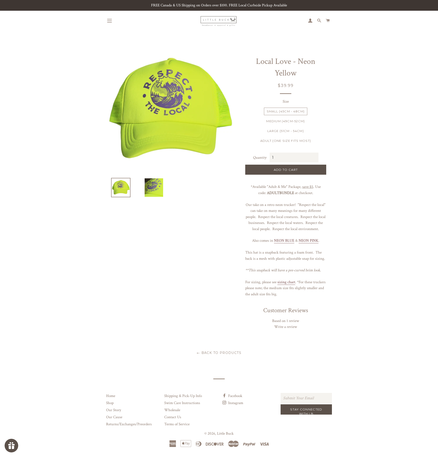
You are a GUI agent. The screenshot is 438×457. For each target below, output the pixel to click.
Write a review (285, 326)
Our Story (113, 410)
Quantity (259, 157)
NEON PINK (308, 240)
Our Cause (114, 417)
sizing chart (286, 282)
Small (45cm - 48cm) (286, 111)
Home (110, 395)
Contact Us (172, 417)
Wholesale (172, 410)
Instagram (235, 402)
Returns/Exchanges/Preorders (129, 424)
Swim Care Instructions (182, 402)
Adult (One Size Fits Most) (285, 141)
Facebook (234, 395)
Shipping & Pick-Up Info (183, 395)
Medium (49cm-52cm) (285, 121)
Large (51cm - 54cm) (285, 131)
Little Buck (225, 433)
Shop (110, 402)
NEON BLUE (284, 240)
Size (286, 101)
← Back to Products (219, 353)
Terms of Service (177, 424)
